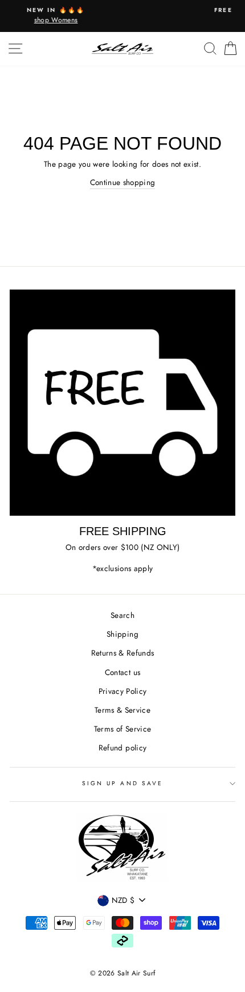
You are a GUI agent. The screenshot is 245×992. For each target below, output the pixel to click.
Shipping (122, 634)
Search (122, 615)
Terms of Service (122, 728)
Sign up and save (122, 783)
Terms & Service (122, 710)
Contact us (122, 672)
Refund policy (122, 747)
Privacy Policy (123, 691)
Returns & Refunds (122, 652)
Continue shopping (123, 182)
